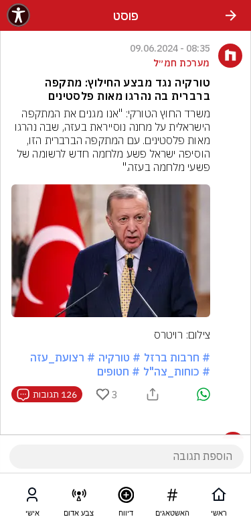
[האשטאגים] (172, 497)
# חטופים (118, 371)
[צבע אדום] (79, 497)
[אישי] (32, 497)
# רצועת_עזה (62, 357)
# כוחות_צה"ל (176, 371)
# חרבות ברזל (177, 357)
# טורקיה (119, 357)
